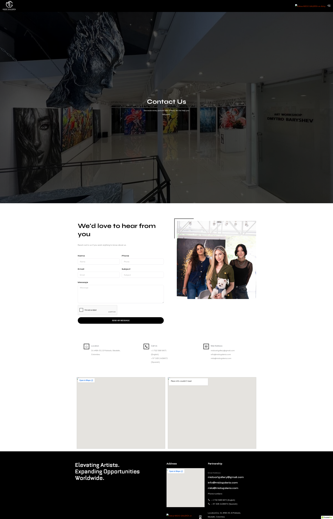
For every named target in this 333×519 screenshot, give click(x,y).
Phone (125, 255)
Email (81, 269)
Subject (126, 269)
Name (81, 255)
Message (83, 282)
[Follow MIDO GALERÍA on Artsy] (310, 5)
